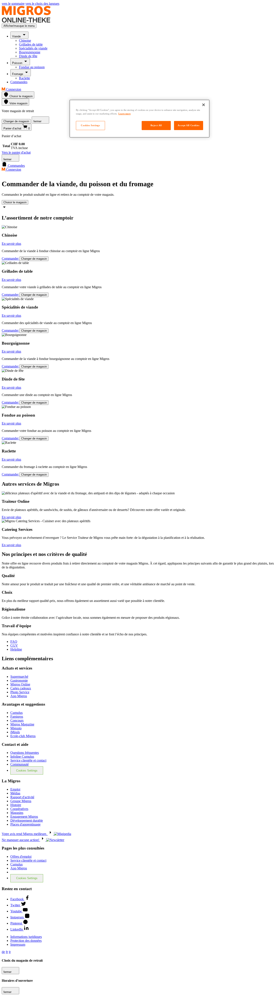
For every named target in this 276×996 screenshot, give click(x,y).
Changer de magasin (16, 121)
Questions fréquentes (24, 752)
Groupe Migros (20, 801)
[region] (139, 119)
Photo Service (19, 692)
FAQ (13, 641)
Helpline (16, 649)
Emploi (15, 789)
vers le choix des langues (42, 3)
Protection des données (26, 940)
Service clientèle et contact (28, 760)
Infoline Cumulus (22, 756)
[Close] (203, 105)
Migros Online (20, 684)
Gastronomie (19, 680)
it (10, 952)
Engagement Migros (24, 816)
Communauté (19, 764)
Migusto (16, 728)
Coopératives (19, 809)
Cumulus (16, 712)
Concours (17, 720)
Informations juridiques (26, 937)
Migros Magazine (22, 724)
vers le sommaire (13, 3)
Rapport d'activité (22, 797)
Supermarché (19, 676)
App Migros (18, 696)
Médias (15, 793)
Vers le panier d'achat (16, 152)
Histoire (15, 805)
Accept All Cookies (188, 125)
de (3, 952)
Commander (10, 258)
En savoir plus (11, 243)
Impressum (17, 944)
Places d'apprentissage (25, 824)
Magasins (16, 813)
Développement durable (26, 820)
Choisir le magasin (15, 202)
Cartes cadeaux (20, 688)
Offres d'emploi (20, 856)
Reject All (156, 125)
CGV (14, 645)
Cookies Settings (27, 770)
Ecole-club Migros (23, 736)
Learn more (124, 113)
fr (7, 952)
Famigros (16, 716)
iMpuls (15, 732)
